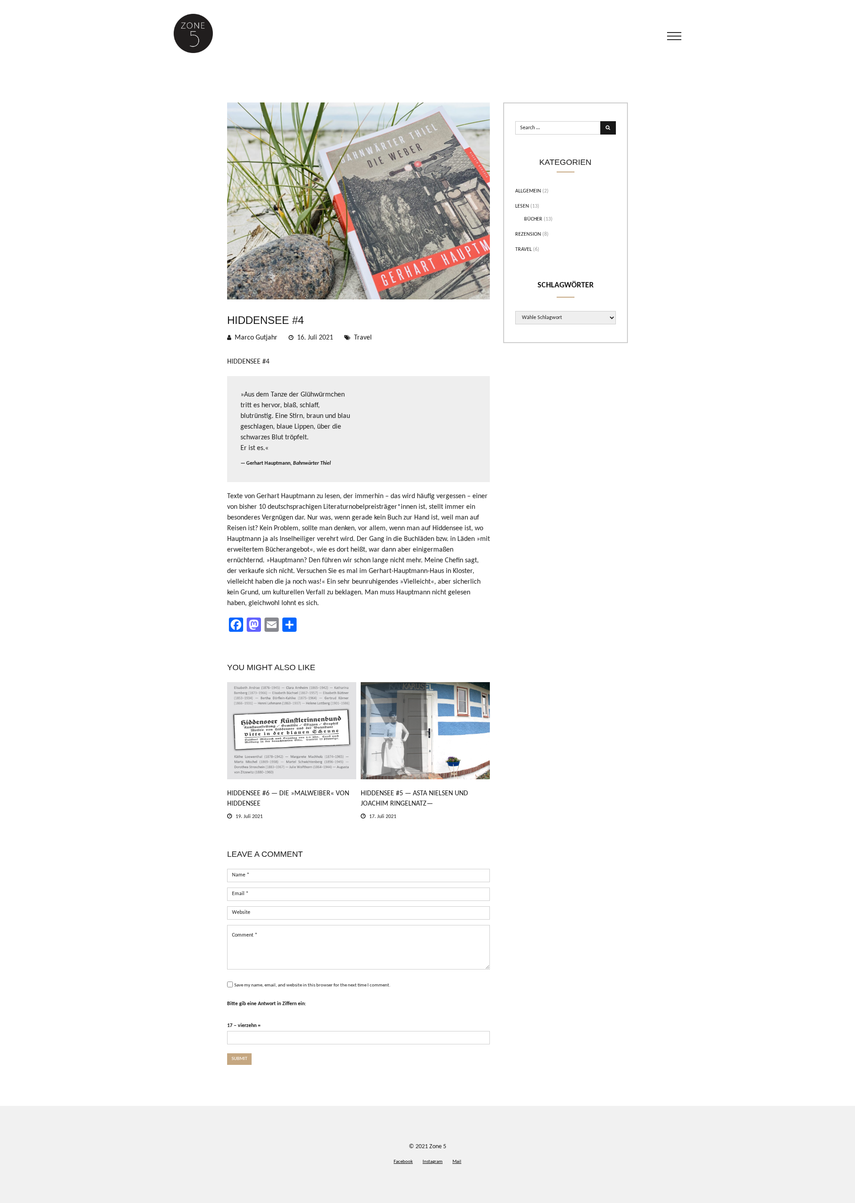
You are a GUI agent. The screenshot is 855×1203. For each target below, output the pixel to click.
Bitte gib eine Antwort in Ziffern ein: (266, 1004)
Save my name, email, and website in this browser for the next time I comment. (312, 985)
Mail (456, 1161)
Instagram (433, 1161)
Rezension (528, 234)
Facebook (403, 1161)
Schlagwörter (565, 285)
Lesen (522, 206)
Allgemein (528, 191)
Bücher (533, 219)
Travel (363, 337)
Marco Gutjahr (256, 337)
